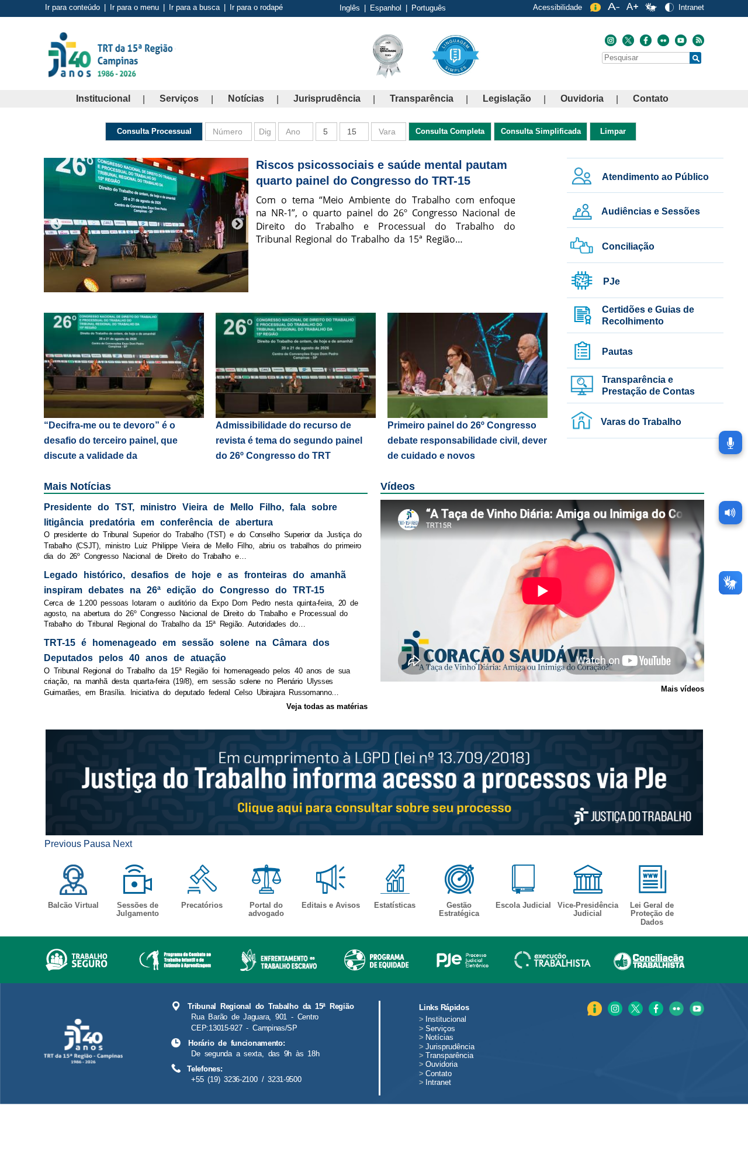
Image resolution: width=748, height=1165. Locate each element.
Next (237, 224)
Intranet (691, 7)
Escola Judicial (523, 905)
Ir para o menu (134, 7)
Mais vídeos (682, 689)
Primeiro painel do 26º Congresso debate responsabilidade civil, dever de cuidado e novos (467, 440)
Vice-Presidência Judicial (587, 909)
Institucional (103, 98)
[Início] (175, 54)
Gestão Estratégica (459, 909)
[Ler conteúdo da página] (730, 512)
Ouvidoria (582, 98)
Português (428, 8)
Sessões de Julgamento (137, 909)
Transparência (421, 98)
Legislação (507, 98)
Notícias (246, 98)
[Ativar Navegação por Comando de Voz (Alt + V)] (730, 442)
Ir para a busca (194, 7)
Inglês (350, 8)
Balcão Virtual (73, 905)
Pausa (97, 844)
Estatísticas (394, 905)
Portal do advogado (266, 909)
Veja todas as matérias (327, 706)
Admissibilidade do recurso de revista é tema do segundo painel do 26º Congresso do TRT (289, 440)
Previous (56, 224)
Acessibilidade (557, 7)
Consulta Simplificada (541, 131)
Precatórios (202, 905)
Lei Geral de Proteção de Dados (652, 914)
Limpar (613, 131)
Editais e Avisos (331, 905)
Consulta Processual (154, 131)
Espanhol (385, 8)
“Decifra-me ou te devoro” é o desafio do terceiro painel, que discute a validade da (111, 440)
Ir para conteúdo (72, 7)
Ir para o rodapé (256, 7)
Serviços (179, 98)
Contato (651, 98)
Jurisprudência (327, 98)
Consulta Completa (449, 131)
